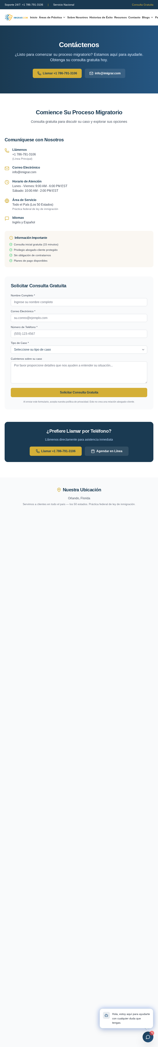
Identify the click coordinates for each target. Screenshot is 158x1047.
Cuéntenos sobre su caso (26, 358)
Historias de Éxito (101, 17)
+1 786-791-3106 (24, 4)
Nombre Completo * (23, 295)
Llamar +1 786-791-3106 (60, 73)
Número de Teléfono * (24, 327)
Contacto (134, 17)
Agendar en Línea (109, 451)
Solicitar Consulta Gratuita (79, 392)
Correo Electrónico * (23, 311)
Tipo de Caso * (20, 342)
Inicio (33, 17)
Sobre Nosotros (77, 17)
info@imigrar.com (108, 73)
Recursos (120, 17)
